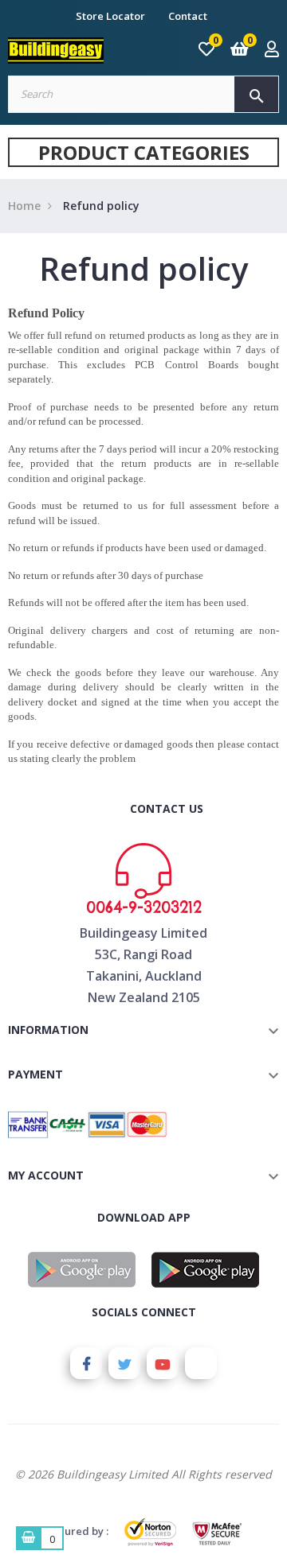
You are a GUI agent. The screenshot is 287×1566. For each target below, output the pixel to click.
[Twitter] (124, 1363)
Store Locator (110, 16)
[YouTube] (163, 1363)
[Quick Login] (272, 50)
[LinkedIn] (201, 1363)
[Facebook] (86, 1363)
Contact (187, 16)
